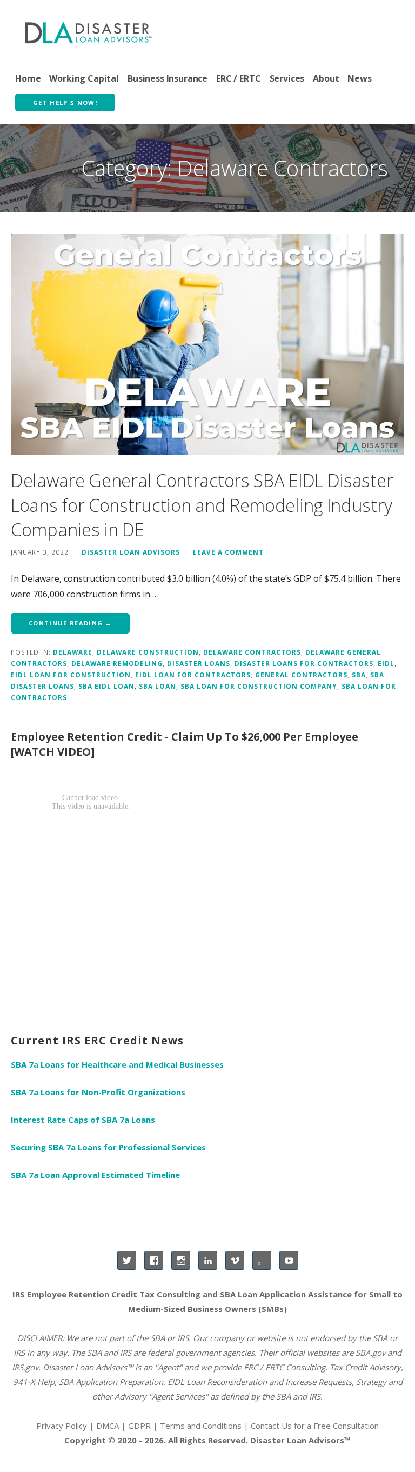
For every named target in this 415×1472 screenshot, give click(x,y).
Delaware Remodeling (117, 663)
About (326, 78)
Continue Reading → (70, 623)
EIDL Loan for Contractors (193, 674)
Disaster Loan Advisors (131, 552)
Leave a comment (228, 552)
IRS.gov (25, 1367)
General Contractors (301, 674)
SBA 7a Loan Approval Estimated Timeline (95, 1174)
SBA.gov (370, 1352)
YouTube (288, 1260)
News (359, 78)
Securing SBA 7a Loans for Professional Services (108, 1147)
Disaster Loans (198, 663)
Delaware (72, 652)
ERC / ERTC (238, 78)
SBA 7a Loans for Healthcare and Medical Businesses (117, 1064)
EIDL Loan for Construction (71, 674)
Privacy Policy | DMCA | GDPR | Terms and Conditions (139, 1425)
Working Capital (84, 78)
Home (28, 78)
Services (287, 78)
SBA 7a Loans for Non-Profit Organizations (98, 1092)
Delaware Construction (148, 652)
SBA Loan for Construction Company (258, 686)
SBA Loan (157, 686)
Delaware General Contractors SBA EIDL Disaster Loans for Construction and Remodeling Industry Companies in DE (202, 505)
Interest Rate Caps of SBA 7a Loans (83, 1119)
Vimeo (234, 1260)
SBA (359, 674)
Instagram (180, 1260)
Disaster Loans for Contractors (304, 663)
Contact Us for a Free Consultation (315, 1425)
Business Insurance (168, 78)
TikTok (261, 1260)
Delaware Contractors (252, 652)
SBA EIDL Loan (106, 686)
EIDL (386, 663)
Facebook (153, 1260)
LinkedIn (207, 1260)
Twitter (126, 1260)
